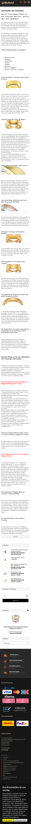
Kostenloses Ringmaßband (9, 769)
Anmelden (16, 600)
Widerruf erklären (7, 764)
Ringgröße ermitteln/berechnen (10, 766)
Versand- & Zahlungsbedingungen (11, 760)
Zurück (15, 536)
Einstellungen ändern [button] (20, 820)
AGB (4, 775)
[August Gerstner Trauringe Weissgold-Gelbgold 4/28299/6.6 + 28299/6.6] (15, 618)
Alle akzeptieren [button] (7, 820)
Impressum (5, 757)
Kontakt (5, 759)
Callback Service (7, 778)
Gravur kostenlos (7, 773)
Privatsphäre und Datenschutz (10, 777)
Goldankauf (5, 771)
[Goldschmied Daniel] (8, 3)
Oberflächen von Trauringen (9, 768)
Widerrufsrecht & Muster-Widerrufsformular (13, 762)
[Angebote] (27, 610)
